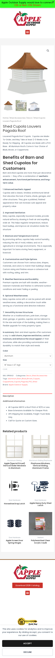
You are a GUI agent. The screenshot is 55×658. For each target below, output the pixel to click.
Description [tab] (8, 396)
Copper (36, 378)
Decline (27, 652)
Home (5, 118)
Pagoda (24, 382)
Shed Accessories (17, 118)
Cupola (17, 382)
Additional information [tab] (14, 401)
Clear (5, 369)
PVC (30, 382)
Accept (27, 643)
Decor (29, 118)
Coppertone (8, 382)
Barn (19, 378)
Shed (35, 382)
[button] (27, 32)
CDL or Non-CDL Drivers (27, 5)
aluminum (12, 378)
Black (24, 378)
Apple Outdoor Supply (18, 385)
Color (5, 351)
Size (5, 360)
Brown (29, 378)
